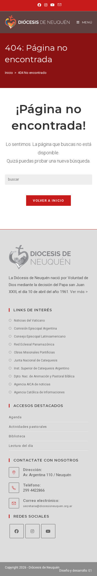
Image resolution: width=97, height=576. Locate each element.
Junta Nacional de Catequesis (35, 360)
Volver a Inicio (48, 200)
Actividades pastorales (28, 427)
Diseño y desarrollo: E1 (75, 570)
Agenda (15, 417)
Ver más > (78, 291)
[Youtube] (48, 531)
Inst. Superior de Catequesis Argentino (41, 368)
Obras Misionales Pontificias (34, 352)
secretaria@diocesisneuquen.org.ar (47, 506)
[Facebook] (17, 531)
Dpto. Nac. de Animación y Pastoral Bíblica (44, 376)
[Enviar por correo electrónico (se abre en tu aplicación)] (58, 5)
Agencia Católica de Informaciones (39, 392)
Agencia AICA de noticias (32, 384)
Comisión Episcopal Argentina (35, 328)
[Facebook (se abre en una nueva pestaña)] (39, 5)
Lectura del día (21, 446)
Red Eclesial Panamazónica (34, 344)
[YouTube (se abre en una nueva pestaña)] (52, 5)
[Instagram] (32, 531)
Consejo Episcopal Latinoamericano (39, 336)
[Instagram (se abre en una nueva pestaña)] (46, 5)
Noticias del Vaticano (29, 320)
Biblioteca (17, 436)
